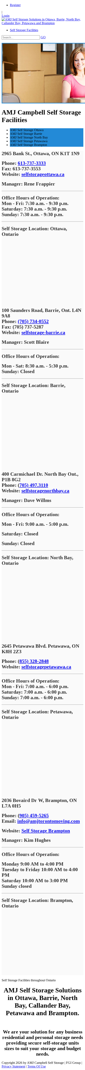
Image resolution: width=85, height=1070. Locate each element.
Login (5, 15)
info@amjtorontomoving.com (48, 821)
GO (43, 37)
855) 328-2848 (34, 661)
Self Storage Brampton (45, 830)
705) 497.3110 (33, 485)
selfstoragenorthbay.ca (45, 490)
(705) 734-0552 (33, 321)
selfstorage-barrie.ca (43, 332)
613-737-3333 (32, 163)
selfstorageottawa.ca (42, 174)
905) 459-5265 (34, 815)
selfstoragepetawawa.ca (46, 666)
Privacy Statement (13, 1066)
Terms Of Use (36, 1066)
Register (15, 5)
